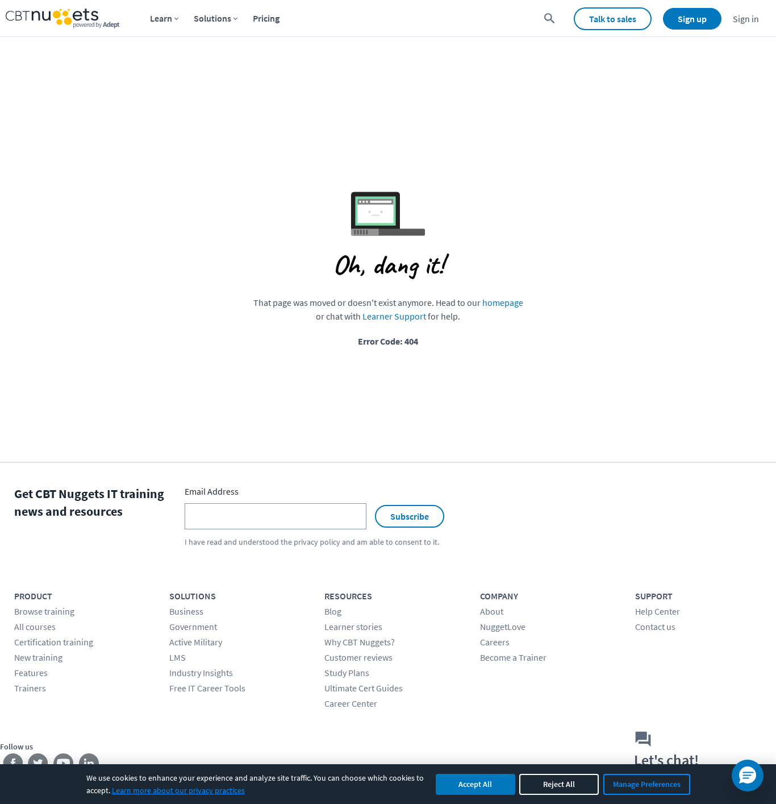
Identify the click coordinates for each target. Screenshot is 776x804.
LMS (177, 657)
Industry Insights (201, 672)
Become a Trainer (513, 657)
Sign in (746, 18)
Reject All (559, 784)
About (491, 611)
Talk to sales (612, 18)
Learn (161, 18)
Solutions (212, 18)
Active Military (195, 642)
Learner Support (394, 316)
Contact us (655, 626)
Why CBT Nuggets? (359, 642)
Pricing (266, 18)
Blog (332, 611)
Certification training (53, 642)
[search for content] (550, 18)
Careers (495, 642)
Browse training (44, 611)
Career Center (350, 703)
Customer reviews (358, 657)
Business (186, 611)
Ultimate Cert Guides (363, 688)
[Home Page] (62, 18)
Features (31, 672)
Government (193, 626)
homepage (502, 302)
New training (38, 657)
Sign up (692, 18)
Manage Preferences (647, 784)
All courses (35, 626)
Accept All (475, 784)
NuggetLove (502, 626)
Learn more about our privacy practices (178, 790)
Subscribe (409, 516)
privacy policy (317, 542)
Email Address (212, 491)
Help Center (657, 611)
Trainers (30, 688)
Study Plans (346, 672)
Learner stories (353, 626)
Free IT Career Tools (207, 688)
